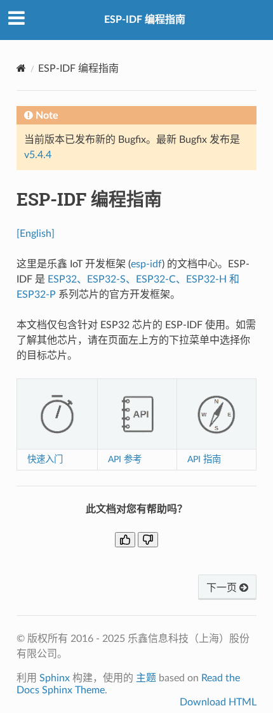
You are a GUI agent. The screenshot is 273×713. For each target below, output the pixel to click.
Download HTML (218, 702)
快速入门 (45, 459)
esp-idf (146, 264)
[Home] (21, 68)
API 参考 (125, 459)
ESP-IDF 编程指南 (144, 20)
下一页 (222, 588)
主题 (146, 678)
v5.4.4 (37, 155)
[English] (36, 234)
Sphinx (54, 678)
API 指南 (204, 459)
